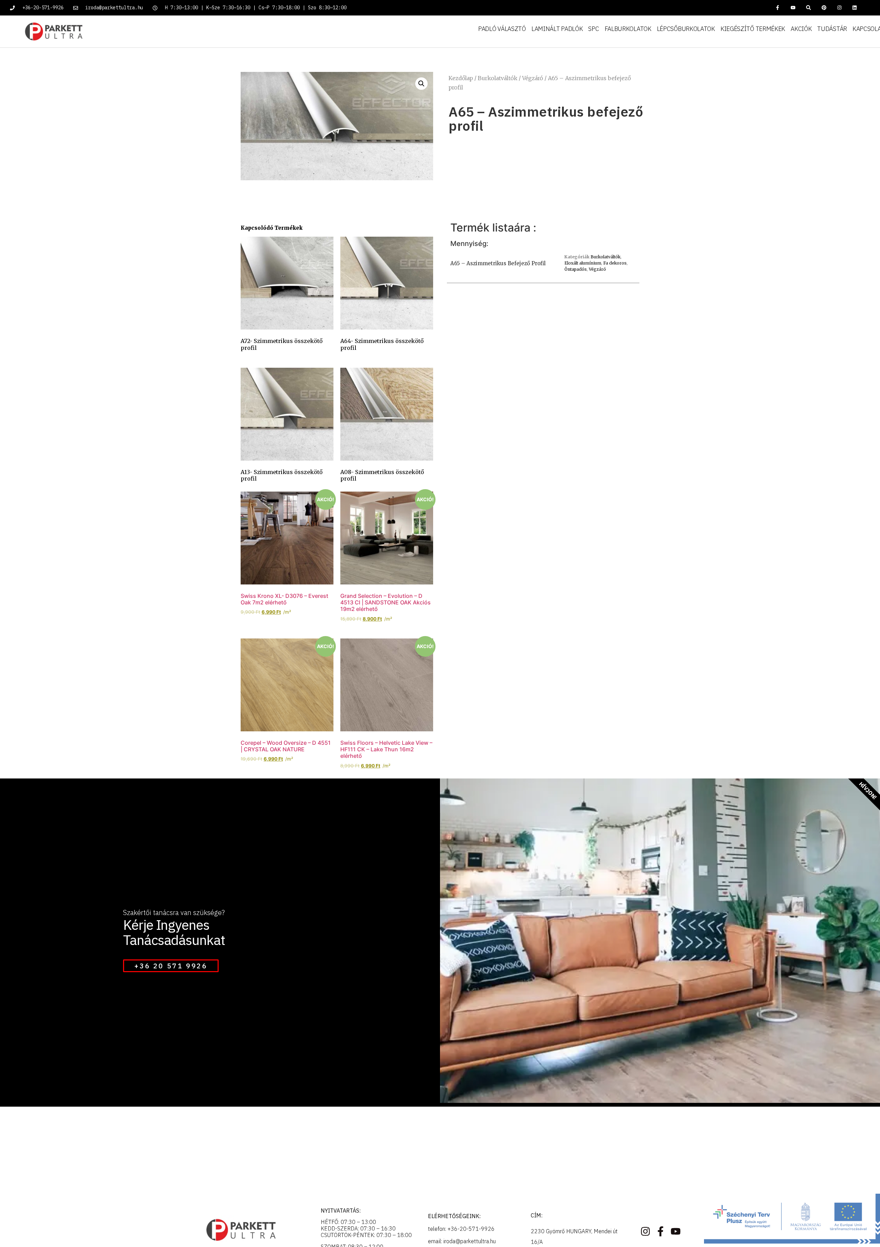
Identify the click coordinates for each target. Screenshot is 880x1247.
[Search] (808, 7)
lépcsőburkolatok (686, 29)
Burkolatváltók (497, 78)
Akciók (801, 29)
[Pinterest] (824, 7)
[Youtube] (793, 7)
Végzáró (532, 78)
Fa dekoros (615, 263)
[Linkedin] (854, 7)
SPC (593, 29)
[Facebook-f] (777, 7)
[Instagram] (839, 7)
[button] (421, 83)
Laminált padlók (557, 29)
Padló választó (502, 29)
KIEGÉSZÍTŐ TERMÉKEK (752, 29)
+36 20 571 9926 (170, 965)
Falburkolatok (628, 29)
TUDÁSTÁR (832, 29)
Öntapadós (575, 269)
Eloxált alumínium (582, 263)
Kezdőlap (461, 78)
